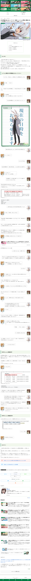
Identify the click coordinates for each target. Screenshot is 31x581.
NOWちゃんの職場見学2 (13, 49)
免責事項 (26, 577)
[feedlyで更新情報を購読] (23, 481)
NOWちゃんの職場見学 (12, 47)
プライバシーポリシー (15, 577)
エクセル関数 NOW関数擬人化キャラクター (15, 46)
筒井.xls (8, 489)
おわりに (10, 50)
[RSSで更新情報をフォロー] (15, 483)
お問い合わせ (15, 578)
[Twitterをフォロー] (8, 481)
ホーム (5, 577)
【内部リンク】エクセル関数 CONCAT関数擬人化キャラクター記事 (15, 460)
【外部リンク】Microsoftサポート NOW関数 (11, 464)
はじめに (10, 45)
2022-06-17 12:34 (3, 562)
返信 (29, 568)
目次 (14, 42)
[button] (28, 271)
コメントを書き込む (15, 571)
